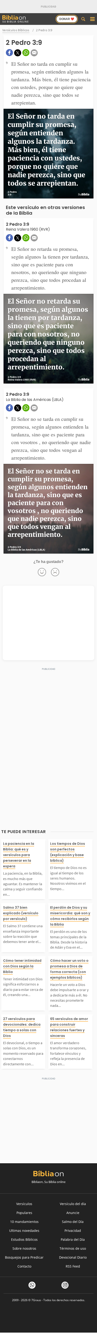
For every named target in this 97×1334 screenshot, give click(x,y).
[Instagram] (65, 1285)
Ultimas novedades (24, 1230)
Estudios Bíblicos (24, 1239)
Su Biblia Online (15, 21)
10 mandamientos (24, 1221)
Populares (24, 1212)
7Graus (36, 1300)
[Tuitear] (17, 52)
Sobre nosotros (24, 1248)
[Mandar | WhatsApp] (25, 52)
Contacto (24, 1266)
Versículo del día (73, 1204)
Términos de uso (73, 1248)
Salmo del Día (73, 1221)
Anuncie (72, 1212)
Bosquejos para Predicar (24, 1257)
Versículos (24, 1204)
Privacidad (73, 1230)
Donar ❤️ (66, 19)
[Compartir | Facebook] (9, 52)
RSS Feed (73, 1266)
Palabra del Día (73, 1239)
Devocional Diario (73, 1257)
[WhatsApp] (32, 1285)
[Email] (34, 52)
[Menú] (92, 19)
